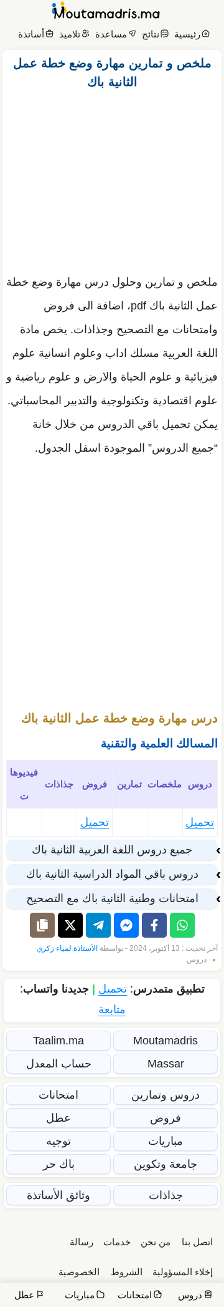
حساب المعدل (58, 1063)
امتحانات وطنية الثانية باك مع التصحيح (112, 898)
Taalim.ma (58, 1040)
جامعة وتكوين (165, 1164)
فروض (165, 1118)
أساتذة (31, 34)
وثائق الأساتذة (58, 1195)
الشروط (126, 1271)
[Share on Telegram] (98, 925)
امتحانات (58, 1095)
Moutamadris (165, 1040)
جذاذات (166, 1195)
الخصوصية (79, 1271)
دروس (197, 959)
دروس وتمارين (165, 1095)
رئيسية (187, 34)
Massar (165, 1063)
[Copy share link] (42, 925)
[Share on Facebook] (154, 925)
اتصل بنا (197, 1242)
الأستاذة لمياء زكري (67, 948)
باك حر (59, 1164)
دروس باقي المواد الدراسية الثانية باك (112, 874)
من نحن (155, 1242)
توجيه (58, 1141)
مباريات (165, 1141)
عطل (58, 1118)
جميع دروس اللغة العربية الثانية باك (112, 849)
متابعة (112, 1009)
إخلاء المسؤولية (182, 1271)
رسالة (81, 1242)
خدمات (117, 1242)
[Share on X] (70, 925)
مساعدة (111, 34)
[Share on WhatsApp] (182, 925)
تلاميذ (69, 34)
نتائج (150, 34)
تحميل (199, 822)
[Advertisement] (112, 178)
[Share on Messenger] (126, 925)
